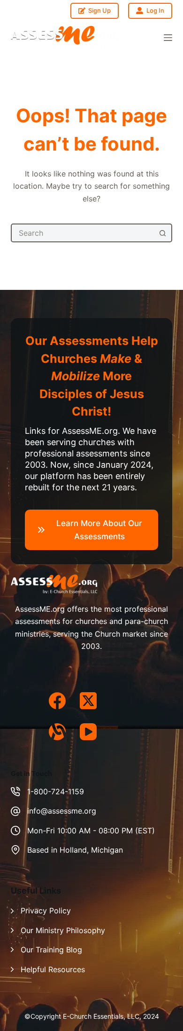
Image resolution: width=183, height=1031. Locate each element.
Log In (155, 10)
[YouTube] (88, 731)
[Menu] (168, 37)
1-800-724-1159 (55, 791)
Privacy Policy (46, 910)
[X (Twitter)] (88, 700)
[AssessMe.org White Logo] (65, 37)
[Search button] (162, 232)
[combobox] (83, 233)
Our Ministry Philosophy (63, 930)
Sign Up (99, 10)
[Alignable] (57, 731)
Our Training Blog (51, 949)
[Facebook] (57, 700)
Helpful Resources (53, 969)
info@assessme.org (61, 810)
